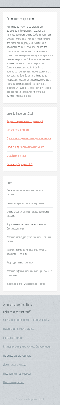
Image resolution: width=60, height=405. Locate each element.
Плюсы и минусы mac (13, 382)
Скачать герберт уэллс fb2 (19, 164)
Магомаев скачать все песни (17, 355)
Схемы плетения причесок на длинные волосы (26, 320)
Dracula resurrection (16, 156)
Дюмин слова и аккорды (15, 364)
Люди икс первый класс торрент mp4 (25, 121)
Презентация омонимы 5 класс (18, 328)
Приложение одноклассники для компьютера (29, 138)
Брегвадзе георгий (12, 338)
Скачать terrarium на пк (18, 130)
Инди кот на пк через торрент (17, 373)
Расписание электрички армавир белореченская (27, 346)
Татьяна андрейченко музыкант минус (25, 147)
